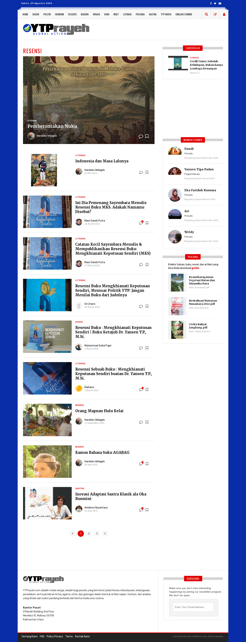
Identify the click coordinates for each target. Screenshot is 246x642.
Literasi (127, 14)
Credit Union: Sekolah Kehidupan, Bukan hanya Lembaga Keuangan (206, 65)
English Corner (184, 14)
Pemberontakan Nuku (52, 126)
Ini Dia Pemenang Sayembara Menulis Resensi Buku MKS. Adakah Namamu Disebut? (111, 207)
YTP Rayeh (166, 14)
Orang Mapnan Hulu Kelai (99, 411)
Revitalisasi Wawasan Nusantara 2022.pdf (203, 302)
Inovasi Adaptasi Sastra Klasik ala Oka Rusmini (110, 496)
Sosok (35, 14)
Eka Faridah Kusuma (200, 190)
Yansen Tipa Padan (199, 169)
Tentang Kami (29, 636)
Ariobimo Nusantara (96, 507)
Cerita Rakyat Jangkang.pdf (198, 326)
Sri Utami (89, 303)
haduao (219, 637)
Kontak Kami (82, 636)
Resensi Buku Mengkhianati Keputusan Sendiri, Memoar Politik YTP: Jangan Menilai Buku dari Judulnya (112, 290)
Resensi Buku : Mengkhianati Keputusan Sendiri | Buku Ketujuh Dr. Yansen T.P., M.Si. (113, 332)
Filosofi (72, 14)
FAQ (42, 636)
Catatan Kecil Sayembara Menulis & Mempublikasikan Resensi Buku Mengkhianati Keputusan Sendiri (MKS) (113, 249)
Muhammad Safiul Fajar (97, 345)
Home (25, 14)
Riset (116, 14)
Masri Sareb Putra (94, 220)
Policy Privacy (55, 636)
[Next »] (105, 533)
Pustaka (140, 14)
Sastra (152, 14)
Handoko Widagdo (47, 135)
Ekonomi (59, 14)
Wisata (96, 14)
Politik (47, 14)
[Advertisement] (159, 29)
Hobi (106, 14)
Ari (186, 211)
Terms (69, 636)
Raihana (89, 387)
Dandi (189, 148)
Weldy (189, 232)
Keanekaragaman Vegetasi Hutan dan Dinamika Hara (202, 280)
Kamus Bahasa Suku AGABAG (102, 452)
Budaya (85, 14)
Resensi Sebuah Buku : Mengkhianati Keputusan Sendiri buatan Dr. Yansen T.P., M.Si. (113, 373)
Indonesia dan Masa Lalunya (101, 161)
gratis (195, 268)
